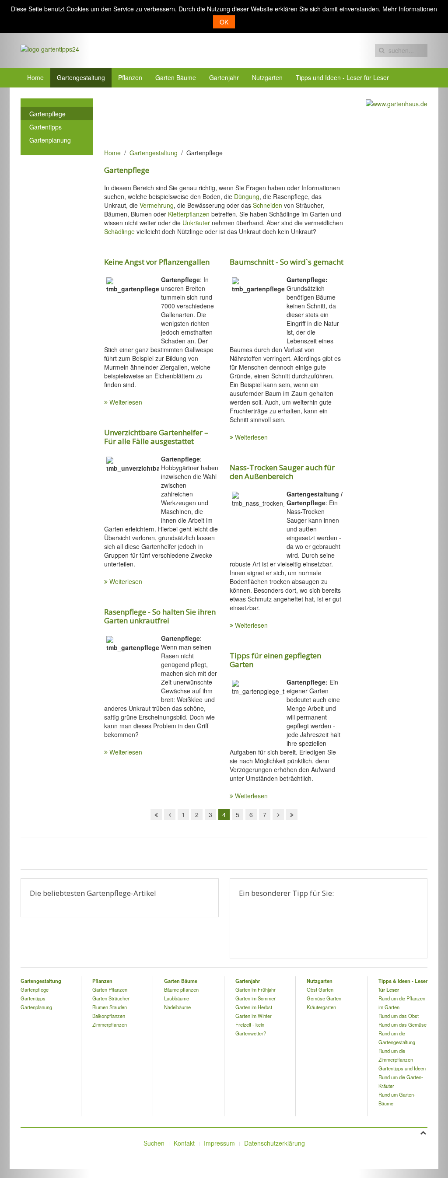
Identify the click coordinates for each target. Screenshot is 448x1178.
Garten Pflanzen (109, 989)
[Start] (156, 814)
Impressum (219, 1143)
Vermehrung (157, 205)
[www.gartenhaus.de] (396, 102)
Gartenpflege (47, 113)
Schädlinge (119, 231)
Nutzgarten (267, 77)
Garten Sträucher (111, 998)
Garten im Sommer (255, 998)
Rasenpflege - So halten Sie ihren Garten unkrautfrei (160, 616)
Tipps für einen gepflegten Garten (275, 659)
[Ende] (292, 814)
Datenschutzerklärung (274, 1143)
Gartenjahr (224, 77)
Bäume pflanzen (181, 989)
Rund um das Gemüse (402, 1024)
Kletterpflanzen (189, 214)
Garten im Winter (253, 1015)
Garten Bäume (175, 77)
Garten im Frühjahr (255, 989)
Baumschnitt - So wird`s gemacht (286, 262)
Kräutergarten (321, 1006)
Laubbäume (176, 998)
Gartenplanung (50, 140)
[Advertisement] (263, 118)
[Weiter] (278, 814)
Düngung (246, 196)
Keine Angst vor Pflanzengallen (157, 262)
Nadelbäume (177, 1006)
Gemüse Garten (324, 998)
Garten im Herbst (253, 1006)
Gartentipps (45, 126)
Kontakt (184, 1143)
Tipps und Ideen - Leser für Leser (342, 77)
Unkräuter (196, 222)
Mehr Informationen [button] (409, 8)
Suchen (154, 1143)
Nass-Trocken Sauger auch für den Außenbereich (282, 471)
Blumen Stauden (109, 1006)
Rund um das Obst (398, 1015)
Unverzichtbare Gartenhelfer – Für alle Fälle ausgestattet (156, 436)
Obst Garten (320, 989)
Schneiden (267, 205)
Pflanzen (130, 77)
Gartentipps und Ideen (402, 1068)
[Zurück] (169, 814)
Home (35, 77)
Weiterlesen (125, 402)
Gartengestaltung (81, 77)
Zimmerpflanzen (109, 1024)
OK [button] (224, 21)
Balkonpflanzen (108, 1015)
